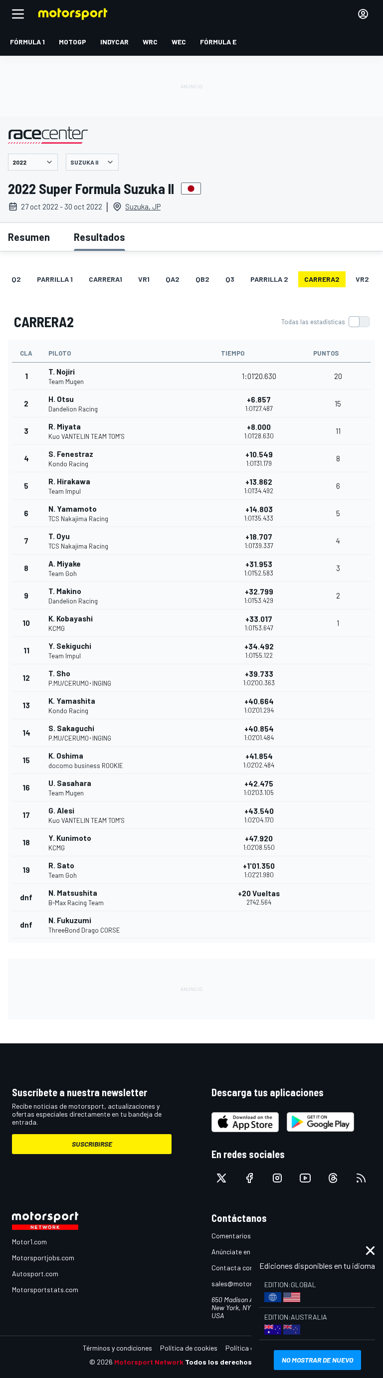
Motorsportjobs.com (43, 1257)
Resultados (99, 237)
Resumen (29, 237)
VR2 (362, 279)
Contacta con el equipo (246, 1267)
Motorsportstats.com (45, 1289)
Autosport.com (35, 1273)
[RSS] (361, 1178)
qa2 (173, 279)
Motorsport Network (149, 1362)
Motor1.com (29, 1241)
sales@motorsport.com (247, 1283)
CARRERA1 (105, 279)
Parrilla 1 (55, 279)
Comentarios (231, 1235)
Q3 (229, 279)
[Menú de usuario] (363, 14)
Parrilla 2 (269, 279)
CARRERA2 (322, 279)
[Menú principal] (18, 14)
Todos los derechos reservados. (239, 1362)
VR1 (144, 279)
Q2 (16, 279)
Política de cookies (188, 1348)
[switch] (325, 322)
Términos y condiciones (117, 1348)
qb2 (202, 279)
